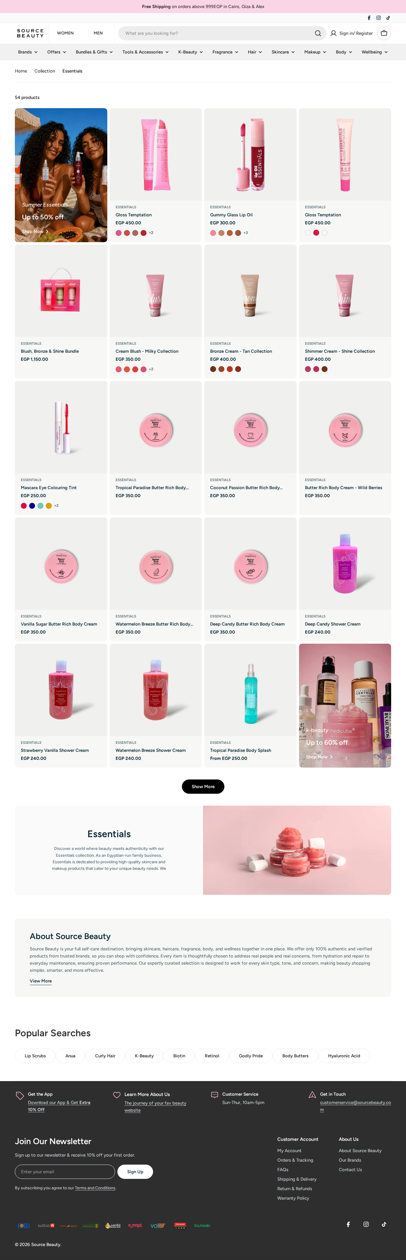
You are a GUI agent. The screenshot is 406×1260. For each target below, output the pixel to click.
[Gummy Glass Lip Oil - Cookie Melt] (221, 233)
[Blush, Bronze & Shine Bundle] (61, 291)
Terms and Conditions (95, 1187)
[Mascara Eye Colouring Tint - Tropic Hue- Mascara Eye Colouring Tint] (40, 506)
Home (21, 71)
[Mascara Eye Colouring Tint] (61, 427)
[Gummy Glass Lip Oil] (250, 154)
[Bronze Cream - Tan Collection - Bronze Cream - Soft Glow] (221, 369)
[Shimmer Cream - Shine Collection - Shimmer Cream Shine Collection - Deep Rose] (316, 369)
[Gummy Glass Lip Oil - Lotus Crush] (230, 233)
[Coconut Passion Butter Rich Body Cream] (250, 427)
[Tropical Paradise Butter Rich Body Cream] (156, 427)
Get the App (40, 1094)
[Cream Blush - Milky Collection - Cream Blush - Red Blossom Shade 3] (135, 369)
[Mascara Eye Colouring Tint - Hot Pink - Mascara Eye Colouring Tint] (24, 506)
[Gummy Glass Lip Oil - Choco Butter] (238, 233)
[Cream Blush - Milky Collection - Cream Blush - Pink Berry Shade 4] (144, 369)
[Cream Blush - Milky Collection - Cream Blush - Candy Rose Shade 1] (119, 369)
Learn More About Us (147, 1094)
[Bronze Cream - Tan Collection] (250, 291)
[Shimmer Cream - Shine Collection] (345, 291)
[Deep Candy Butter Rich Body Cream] (250, 563)
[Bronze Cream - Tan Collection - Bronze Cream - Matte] (213, 369)
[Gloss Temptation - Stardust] (308, 233)
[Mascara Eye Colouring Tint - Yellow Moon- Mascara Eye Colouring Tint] (49, 506)
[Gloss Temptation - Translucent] (325, 233)
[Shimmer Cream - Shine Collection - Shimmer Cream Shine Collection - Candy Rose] (308, 369)
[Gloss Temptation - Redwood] (144, 233)
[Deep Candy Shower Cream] (345, 563)
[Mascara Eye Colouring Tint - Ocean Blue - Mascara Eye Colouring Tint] (32, 506)
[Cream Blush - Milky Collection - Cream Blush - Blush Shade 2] (127, 369)
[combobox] (222, 33)
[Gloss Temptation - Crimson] (316, 233)
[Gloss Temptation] (156, 154)
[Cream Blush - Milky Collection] (156, 291)
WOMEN (65, 33)
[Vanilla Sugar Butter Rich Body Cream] (61, 563)
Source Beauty (45, 1244)
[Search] (318, 33)
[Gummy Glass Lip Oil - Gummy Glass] (213, 233)
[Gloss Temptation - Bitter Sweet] (127, 233)
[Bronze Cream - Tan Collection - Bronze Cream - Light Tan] (230, 369)
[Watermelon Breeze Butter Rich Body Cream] (156, 563)
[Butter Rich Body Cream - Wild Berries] (345, 427)
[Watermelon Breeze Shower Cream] (156, 690)
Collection (44, 71)
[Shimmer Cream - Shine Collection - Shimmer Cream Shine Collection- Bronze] (325, 369)
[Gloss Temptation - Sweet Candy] (119, 233)
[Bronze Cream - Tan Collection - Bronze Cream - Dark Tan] (238, 369)
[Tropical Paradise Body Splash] (250, 690)
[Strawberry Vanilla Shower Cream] (61, 690)
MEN (98, 33)
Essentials (126, 207)
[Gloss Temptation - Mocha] (135, 233)
